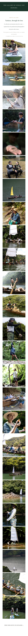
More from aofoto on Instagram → (14, 625)
